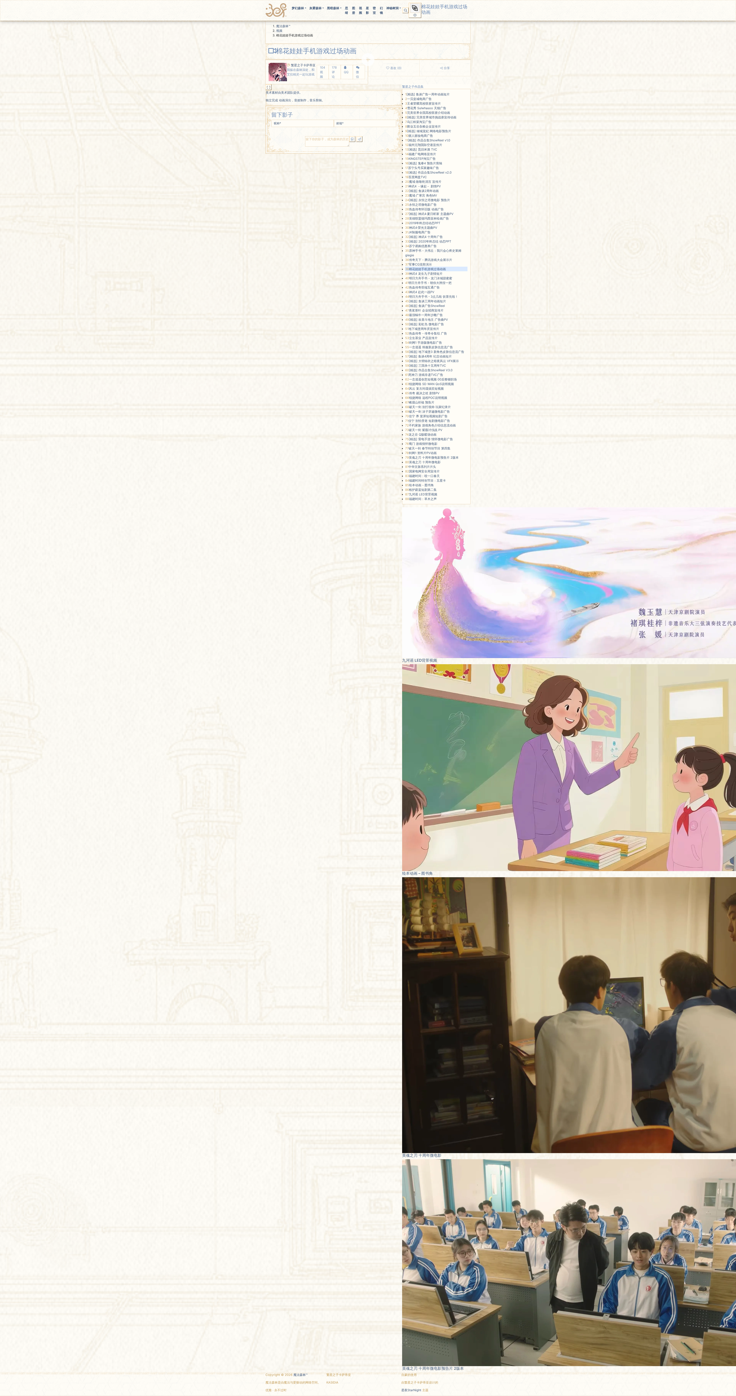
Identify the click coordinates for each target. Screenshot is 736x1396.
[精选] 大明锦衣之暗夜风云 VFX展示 (434, 361)
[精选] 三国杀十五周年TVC (427, 365)
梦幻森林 (298, 8)
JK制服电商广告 (419, 232)
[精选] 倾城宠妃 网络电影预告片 (429, 131)
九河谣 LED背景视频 (423, 494)
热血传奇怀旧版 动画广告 (426, 209)
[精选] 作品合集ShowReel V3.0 (431, 370)
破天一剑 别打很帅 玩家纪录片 (430, 407)
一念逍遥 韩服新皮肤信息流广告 (431, 347)
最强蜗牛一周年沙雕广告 (426, 315)
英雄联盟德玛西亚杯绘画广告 (429, 218)
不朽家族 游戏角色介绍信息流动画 (432, 425)
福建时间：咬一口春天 (424, 476)
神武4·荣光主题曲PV (423, 228)
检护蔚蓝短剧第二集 (423, 490)
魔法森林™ (283, 26)
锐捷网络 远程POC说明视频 (428, 398)
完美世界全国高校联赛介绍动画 (428, 113)
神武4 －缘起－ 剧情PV (424, 186)
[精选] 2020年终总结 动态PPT (430, 241)
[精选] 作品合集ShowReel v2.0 (430, 172)
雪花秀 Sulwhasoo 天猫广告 (426, 108)
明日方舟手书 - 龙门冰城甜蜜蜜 (430, 278)
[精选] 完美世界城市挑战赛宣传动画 (431, 117)
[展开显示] (268, 87)
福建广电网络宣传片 (422, 154)
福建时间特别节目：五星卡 (427, 480)
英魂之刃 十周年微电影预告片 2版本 (434, 457)
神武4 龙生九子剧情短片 (426, 273)
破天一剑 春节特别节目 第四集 (429, 448)
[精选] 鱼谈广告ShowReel (427, 306)
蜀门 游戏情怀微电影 (423, 444)
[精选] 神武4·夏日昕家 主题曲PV (431, 214)
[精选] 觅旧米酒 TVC (422, 149)
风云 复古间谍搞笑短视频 (426, 388)
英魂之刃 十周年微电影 (425, 462)
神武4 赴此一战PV (421, 292)
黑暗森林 (333, 8)
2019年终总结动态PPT (424, 223)
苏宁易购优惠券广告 (423, 246)
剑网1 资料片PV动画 (423, 453)
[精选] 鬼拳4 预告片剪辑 (425, 163)
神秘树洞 (392, 8)
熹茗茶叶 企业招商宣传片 (426, 310)
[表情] (352, 139)
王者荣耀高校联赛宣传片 (424, 103)
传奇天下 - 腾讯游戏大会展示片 (430, 260)
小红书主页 (336, 1390)
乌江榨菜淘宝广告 (419, 122)
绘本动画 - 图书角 (421, 485)
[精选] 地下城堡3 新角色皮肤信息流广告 (436, 352)
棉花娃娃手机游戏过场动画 (427, 269)
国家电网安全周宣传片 (424, 471)
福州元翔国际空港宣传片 (425, 145)
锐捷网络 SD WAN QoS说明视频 (431, 384)
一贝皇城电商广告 (419, 99)
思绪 (346, 10)
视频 (360, 10)
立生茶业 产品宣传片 (423, 338)
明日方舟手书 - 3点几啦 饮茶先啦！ (433, 296)
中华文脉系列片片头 (422, 467)
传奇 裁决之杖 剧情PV (424, 393)
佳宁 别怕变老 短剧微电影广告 (429, 421)
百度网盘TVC (417, 177)
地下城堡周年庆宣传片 (423, 329)
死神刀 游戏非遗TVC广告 (425, 375)
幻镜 (381, 10)
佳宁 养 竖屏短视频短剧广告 (428, 416)
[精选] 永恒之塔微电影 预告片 (429, 200)
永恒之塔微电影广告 (423, 205)
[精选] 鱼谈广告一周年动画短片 (428, 94)
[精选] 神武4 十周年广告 (426, 237)
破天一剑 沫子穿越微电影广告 (429, 411)
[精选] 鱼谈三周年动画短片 (427, 301)
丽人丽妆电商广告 (420, 136)
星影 (367, 10)
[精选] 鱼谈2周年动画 (424, 191)
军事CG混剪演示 (420, 264)
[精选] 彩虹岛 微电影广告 (426, 324)
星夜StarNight (411, 1390)
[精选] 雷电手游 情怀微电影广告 (431, 439)
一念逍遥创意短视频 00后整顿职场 (433, 379)
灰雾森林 (315, 8)
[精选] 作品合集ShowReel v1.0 (429, 140)
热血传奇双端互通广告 (424, 287)
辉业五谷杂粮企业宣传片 (424, 126)
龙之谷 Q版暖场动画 (422, 434)
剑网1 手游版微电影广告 (425, 342)
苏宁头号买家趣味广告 (423, 168)
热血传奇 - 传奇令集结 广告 (428, 333)
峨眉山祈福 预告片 (421, 402)
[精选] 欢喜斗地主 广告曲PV (428, 319)
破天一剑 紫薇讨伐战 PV (425, 430)
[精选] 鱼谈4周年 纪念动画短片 (430, 356)
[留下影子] (359, 139)
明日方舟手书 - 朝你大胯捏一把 (430, 283)
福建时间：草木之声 (423, 499)
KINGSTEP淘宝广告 (422, 159)
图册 (353, 10)
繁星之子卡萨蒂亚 (303, 65)
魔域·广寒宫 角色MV (423, 195)
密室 (374, 10)
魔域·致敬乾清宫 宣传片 (425, 182)
